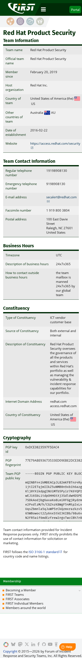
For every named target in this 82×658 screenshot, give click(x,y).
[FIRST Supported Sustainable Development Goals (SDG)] (6, 644)
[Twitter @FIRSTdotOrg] (27, 644)
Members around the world (26, 608)
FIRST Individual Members (24, 603)
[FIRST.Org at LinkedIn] (33, 644)
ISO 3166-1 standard (44, 552)
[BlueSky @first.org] (13, 644)
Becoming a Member (21, 590)
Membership (12, 581)
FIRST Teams (15, 594)
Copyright (10, 651)
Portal (75, 10)
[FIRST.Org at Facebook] (38, 644)
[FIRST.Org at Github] (43, 644)
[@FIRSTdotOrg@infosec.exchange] (20, 644)
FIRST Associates (17, 599)
